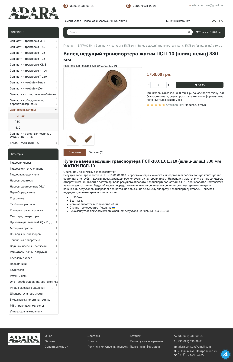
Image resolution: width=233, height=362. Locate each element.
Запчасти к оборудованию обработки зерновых (27, 102)
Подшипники (18, 263)
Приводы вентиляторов (25, 234)
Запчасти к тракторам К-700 (28, 70)
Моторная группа (21, 228)
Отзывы (50, 341)
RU (221, 20)
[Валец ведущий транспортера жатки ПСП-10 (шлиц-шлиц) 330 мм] (102, 98)
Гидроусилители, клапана (26, 168)
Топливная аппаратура (25, 240)
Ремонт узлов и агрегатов (146, 341)
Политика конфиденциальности (108, 346)
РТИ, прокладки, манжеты (27, 305)
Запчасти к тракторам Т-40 (27, 46)
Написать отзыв (195, 104)
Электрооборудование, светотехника (34, 281)
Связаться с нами (56, 346)
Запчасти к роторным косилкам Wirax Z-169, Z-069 (31, 135)
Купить (201, 84)
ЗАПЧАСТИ (85, 45)
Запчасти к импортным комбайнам (33, 94)
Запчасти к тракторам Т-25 (27, 52)
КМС (17, 127)
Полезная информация (98, 20)
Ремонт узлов (72, 20)
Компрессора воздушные (26, 210)
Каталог (135, 335)
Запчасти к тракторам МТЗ (27, 40)
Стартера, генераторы (24, 216)
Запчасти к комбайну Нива (27, 82)
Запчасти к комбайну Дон (26, 88)
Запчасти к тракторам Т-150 (28, 76)
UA (214, 20)
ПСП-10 (19, 115)
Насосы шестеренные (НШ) (27, 186)
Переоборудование (22, 192)
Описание (74, 152)
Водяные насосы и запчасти (28, 246)
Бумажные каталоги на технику (30, 299)
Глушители (17, 269)
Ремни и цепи (18, 275)
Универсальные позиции (26, 311)
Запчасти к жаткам (23, 109)
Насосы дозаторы (21, 180)
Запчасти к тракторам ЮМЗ (28, 64)
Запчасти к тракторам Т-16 (27, 58)
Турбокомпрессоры (22, 204)
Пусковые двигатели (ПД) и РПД (31, 222)
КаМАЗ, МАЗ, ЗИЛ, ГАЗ (25, 143)
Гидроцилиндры (20, 162)
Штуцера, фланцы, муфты (26, 293)
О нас (48, 335)
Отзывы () (96, 152)
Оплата (92, 341)
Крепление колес (21, 258)
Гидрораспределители (24, 174)
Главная (68, 45)
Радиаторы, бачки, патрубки (28, 252)
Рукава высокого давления (27, 287)
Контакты (120, 20)
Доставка (93, 335)
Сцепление (17, 198)
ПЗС (17, 121)
